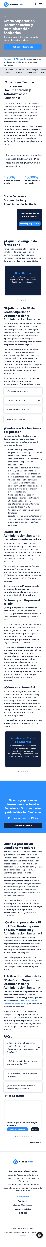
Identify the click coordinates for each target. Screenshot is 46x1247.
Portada (7, 59)
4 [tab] (26, 772)
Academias (23, 1196)
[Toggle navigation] (40, 4)
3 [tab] (26, 301)
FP (14, 59)
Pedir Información (17, 1129)
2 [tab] (24, 301)
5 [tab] (28, 772)
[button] (39, 1235)
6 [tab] (27, 1137)
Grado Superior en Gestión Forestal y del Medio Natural (23, 1189)
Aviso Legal (8, 1233)
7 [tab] (29, 1137)
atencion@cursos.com (23, 1205)
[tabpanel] (23, 280)
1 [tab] (22, 301)
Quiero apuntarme (23, 825)
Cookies (34, 1233)
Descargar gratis (28, 223)
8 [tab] (32, 1137)
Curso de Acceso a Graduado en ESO (23, 1184)
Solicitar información (23, 47)
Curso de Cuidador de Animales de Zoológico (23, 1179)
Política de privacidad (21, 1233)
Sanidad (21, 59)
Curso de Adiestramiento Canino (23, 1175)
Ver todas (34, 1142)
